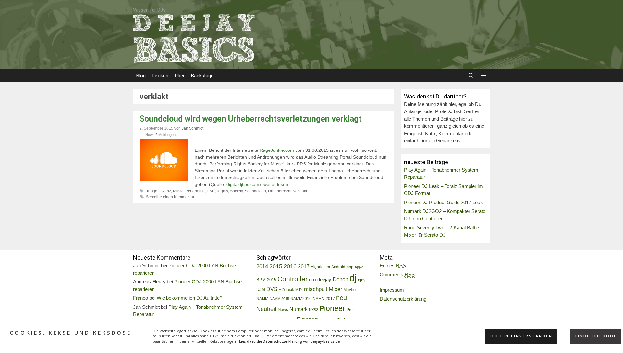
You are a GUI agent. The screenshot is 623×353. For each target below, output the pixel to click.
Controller (292, 278)
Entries (393, 265)
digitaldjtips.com (242, 184)
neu (341, 297)
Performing (195, 191)
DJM (260, 289)
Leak (290, 290)
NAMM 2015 (279, 299)
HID (282, 290)
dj (353, 277)
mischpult (315, 289)
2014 (262, 266)
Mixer (335, 289)
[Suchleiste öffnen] (470, 75)
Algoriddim (320, 267)
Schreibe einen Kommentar (170, 197)
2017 (304, 266)
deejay (324, 279)
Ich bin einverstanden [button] (521, 336)
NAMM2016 (301, 298)
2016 (290, 266)
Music (178, 191)
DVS (271, 289)
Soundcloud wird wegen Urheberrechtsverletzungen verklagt (251, 119)
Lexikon (160, 76)
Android (338, 267)
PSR (211, 191)
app (350, 267)
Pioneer (332, 308)
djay (362, 279)
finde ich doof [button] (596, 336)
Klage (152, 191)
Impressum (392, 290)
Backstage (202, 76)
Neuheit (266, 309)
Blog (141, 76)
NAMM (262, 298)
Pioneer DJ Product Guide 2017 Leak (443, 202)
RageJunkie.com (277, 150)
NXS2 (313, 310)
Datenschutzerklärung (403, 299)
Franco (140, 298)
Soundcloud (255, 191)
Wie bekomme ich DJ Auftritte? (189, 298)
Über (180, 76)
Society (236, 191)
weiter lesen (275, 184)
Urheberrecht (279, 191)
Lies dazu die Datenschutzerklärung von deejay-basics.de (289, 341)
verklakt (300, 191)
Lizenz (165, 191)
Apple (359, 267)
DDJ (312, 280)
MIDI (299, 290)
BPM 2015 (266, 280)
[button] (483, 75)
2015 (275, 266)
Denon (340, 279)
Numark (298, 309)
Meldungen (167, 135)
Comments (397, 274)
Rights (222, 191)
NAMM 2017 (324, 298)
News (149, 135)
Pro (350, 309)
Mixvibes (351, 290)
